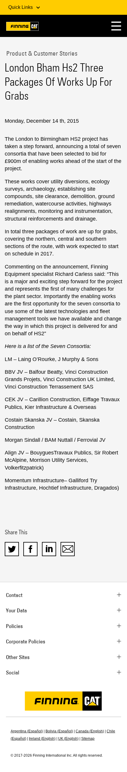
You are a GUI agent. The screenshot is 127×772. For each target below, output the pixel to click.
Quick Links (21, 7)
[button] (116, 26)
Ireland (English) (42, 739)
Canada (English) (90, 731)
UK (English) (68, 739)
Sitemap (88, 739)
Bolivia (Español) (59, 731)
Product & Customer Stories (41, 53)
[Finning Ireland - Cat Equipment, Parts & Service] (22, 27)
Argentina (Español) (27, 731)
